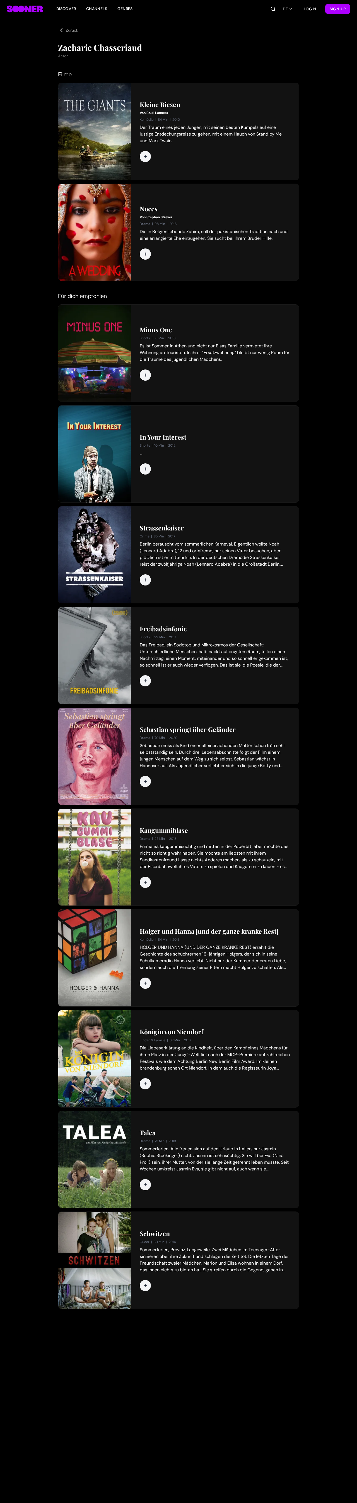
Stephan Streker (159, 217)
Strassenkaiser (162, 528)
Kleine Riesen (160, 104)
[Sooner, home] (25, 9)
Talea (148, 1133)
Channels (96, 8)
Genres (125, 8)
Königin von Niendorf (171, 1032)
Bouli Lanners (157, 113)
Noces (149, 209)
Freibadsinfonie (163, 629)
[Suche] (273, 9)
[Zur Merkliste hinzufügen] (145, 156)
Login (310, 8)
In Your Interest (163, 437)
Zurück (72, 30)
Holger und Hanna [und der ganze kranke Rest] (209, 931)
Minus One (156, 330)
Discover (66, 8)
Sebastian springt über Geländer (188, 729)
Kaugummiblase (164, 830)
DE (285, 8)
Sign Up (338, 8)
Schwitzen (155, 1234)
